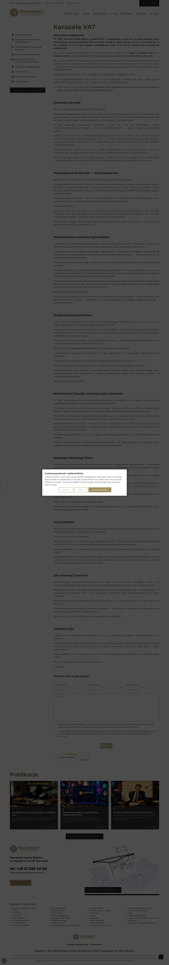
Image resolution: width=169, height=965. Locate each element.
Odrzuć (81, 490)
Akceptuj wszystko (100, 490)
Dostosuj (66, 490)
